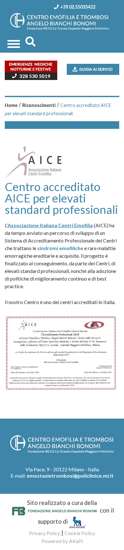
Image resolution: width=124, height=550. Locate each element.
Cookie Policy (80, 533)
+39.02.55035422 (77, 7)
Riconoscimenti (39, 105)
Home (11, 105)
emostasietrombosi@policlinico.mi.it (70, 476)
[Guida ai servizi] (93, 68)
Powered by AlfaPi (62, 541)
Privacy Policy (44, 533)
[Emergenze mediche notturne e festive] (31, 69)
